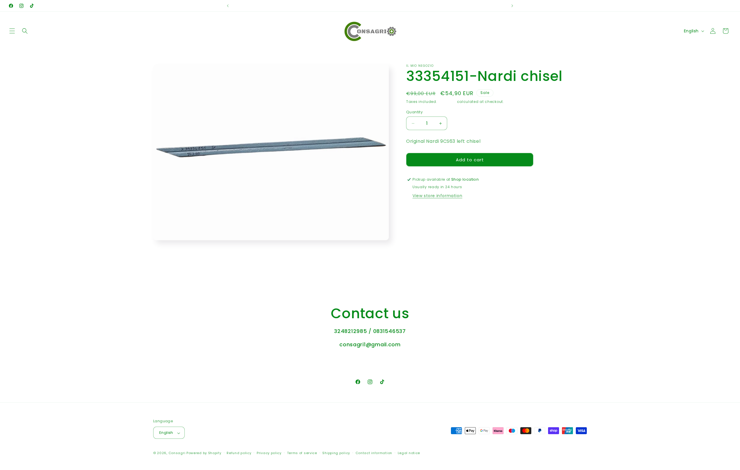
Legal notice (409, 453)
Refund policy (239, 453)
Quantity (414, 112)
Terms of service (302, 453)
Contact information (374, 453)
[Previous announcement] (227, 5)
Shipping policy (336, 453)
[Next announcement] (512, 5)
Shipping (447, 101)
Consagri (177, 453)
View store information (437, 196)
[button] (12, 31)
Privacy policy (269, 453)
